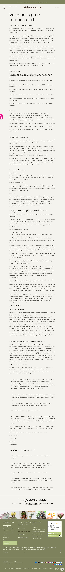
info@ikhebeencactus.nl (24, 531)
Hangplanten (36, 527)
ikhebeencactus (12, 568)
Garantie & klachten (8, 528)
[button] (10, 6)
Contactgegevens (58, 568)
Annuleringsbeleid (58, 569)
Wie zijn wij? (6, 537)
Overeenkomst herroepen (7, 542)
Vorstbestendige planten (39, 531)
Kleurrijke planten (37, 536)
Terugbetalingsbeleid (27, 568)
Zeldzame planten (37, 534)
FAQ (4, 535)
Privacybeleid (34, 568)
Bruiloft (34, 525)
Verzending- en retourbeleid (7, 525)
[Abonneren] (24, 552)
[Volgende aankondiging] (61, 2)
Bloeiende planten (37, 538)
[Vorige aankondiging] (3, 2)
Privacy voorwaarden (8, 533)
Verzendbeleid (51, 568)
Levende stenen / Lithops (39, 529)
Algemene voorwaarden (9, 531)
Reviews (5, 539)
